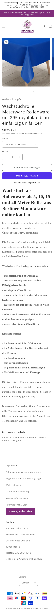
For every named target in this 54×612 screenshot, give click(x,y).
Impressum (11, 465)
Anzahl (5, 151)
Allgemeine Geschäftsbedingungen (24, 478)
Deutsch (25, 582)
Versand (14, 134)
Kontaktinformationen (17, 498)
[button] (3, 26)
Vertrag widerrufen (20, 511)
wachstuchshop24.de (21, 608)
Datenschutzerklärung (17, 491)
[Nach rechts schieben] (33, 92)
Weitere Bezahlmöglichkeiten (27, 182)
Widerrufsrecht (14, 485)
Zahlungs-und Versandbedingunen (24, 472)
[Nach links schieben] (21, 92)
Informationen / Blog (16, 504)
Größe (5, 138)
